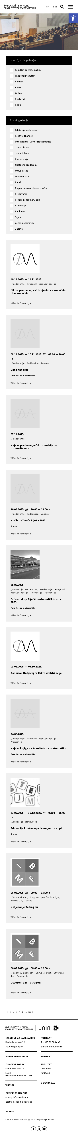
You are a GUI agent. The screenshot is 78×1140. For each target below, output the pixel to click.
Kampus (19, 81)
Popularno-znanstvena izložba (31, 188)
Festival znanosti (24, 136)
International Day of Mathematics (33, 142)
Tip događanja (19, 120)
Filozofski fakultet (25, 76)
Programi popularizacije (27, 200)
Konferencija (21, 159)
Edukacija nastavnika (26, 130)
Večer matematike (24, 223)
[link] (73, 18)
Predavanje (21, 194)
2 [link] (13, 1011)
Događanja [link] (48, 1082)
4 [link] (19, 1011)
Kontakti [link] (46, 1056)
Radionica (20, 211)
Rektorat (20, 99)
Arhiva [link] (9, 1111)
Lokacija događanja (23, 60)
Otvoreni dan (22, 176)
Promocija (20, 205)
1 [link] (10, 1011)
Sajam (18, 217)
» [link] (33, 1011)
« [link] (7, 1011)
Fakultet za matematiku (28, 70)
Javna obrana (22, 147)
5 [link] (22, 1011)
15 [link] (29, 1011)
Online (18, 93)
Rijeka (18, 105)
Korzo (18, 87)
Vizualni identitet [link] (16, 1056)
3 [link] (16, 1011)
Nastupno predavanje (26, 165)
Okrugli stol (21, 171)
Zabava (19, 229)
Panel (18, 182)
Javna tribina (22, 153)
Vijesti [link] (9, 1085)
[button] (62, 7)
